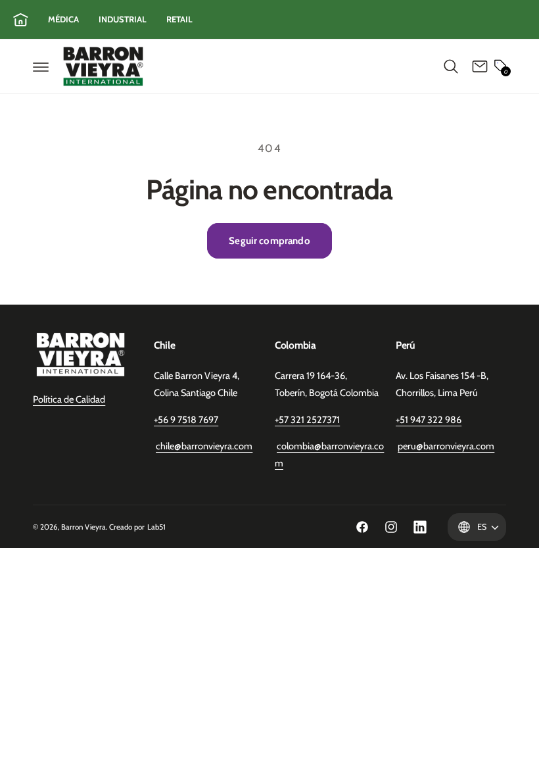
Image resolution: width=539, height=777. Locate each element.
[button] (40, 66)
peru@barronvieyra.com (446, 446)
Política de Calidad (69, 399)
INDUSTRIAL (123, 19)
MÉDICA (63, 19)
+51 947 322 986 (428, 420)
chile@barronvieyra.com (204, 446)
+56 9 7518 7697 (186, 420)
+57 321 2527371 (307, 420)
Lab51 (156, 527)
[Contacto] (479, 66)
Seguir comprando (269, 241)
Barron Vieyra (83, 527)
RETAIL (179, 19)
